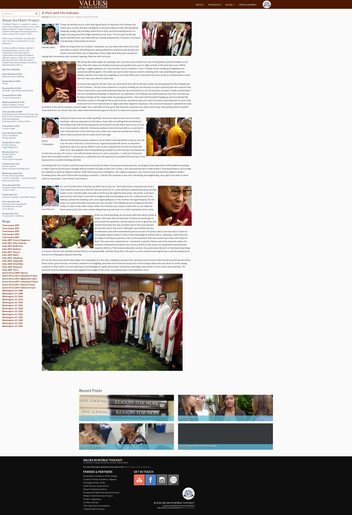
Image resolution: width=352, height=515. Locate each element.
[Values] (110, 4)
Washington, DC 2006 (12, 290)
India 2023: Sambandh (12, 261)
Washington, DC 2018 (12, 308)
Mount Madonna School (95, 489)
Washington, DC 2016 (12, 305)
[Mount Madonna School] (267, 4)
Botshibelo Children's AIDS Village (100, 476)
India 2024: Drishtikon (12, 264)
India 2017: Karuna (11, 252)
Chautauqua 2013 (10, 234)
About (200, 5)
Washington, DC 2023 (12, 317)
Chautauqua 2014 (10, 237)
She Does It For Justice (191, 417)
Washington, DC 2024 (12, 320)
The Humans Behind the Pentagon (198, 446)
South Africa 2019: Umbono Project (19, 287)
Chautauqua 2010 (10, 225)
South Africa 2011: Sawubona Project (20, 276)
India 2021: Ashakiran (12, 258)
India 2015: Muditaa (11, 249)
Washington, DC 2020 (12, 311)
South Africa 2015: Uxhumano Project (20, 281)
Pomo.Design (189, 508)
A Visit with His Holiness (60, 13)
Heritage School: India (94, 482)
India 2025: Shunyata (12, 267)
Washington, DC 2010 (12, 296)
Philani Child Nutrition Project (98, 495)
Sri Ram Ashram (91, 502)
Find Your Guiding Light (93, 446)
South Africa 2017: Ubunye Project (18, 284)
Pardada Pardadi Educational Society (101, 492)
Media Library (247, 5)
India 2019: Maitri (10, 255)
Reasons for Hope (90, 417)
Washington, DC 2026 (12, 326)
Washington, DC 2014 (12, 302)
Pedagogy (214, 5)
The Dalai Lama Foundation (96, 505)
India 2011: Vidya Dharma (14, 243)
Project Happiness (92, 499)
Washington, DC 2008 (12, 293)
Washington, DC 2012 (12, 299)
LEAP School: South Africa (96, 485)
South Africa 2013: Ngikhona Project (19, 279)
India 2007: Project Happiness (16, 240)
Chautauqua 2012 (10, 231)
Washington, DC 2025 (12, 323)
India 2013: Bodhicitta (12, 246)
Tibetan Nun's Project (94, 509)
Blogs (229, 5)
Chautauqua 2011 (10, 228)
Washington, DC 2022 (12, 314)
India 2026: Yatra (10, 270)
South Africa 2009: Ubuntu (15, 273)
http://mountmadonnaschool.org (137, 467)
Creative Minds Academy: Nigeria (100, 479)
